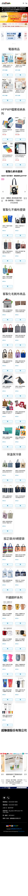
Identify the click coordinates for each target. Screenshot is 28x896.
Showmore (21, 831)
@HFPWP (10, 808)
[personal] (26, 3)
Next (26, 17)
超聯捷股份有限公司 (16, 829)
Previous (1, 17)
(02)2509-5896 (13, 802)
